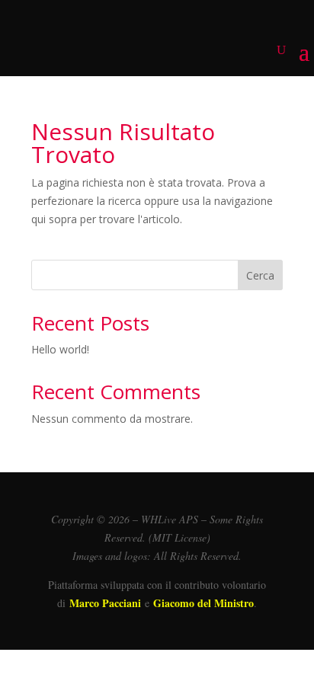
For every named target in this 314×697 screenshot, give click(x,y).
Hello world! (60, 349)
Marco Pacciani (105, 603)
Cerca (260, 275)
